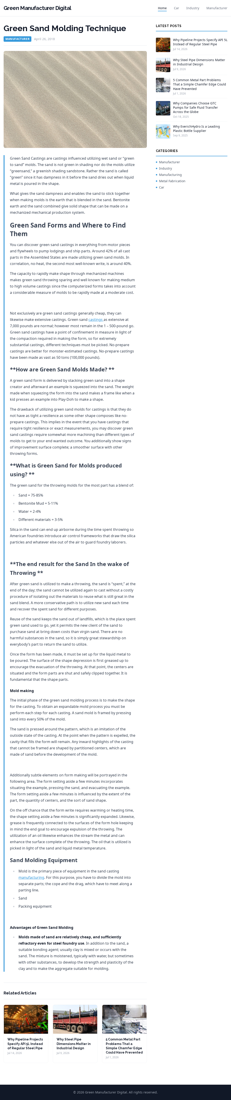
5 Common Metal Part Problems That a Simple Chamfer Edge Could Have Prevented (199, 84)
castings (96, 319)
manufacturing (31, 877)
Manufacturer (216, 8)
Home (162, 8)
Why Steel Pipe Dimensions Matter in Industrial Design (74, 1044)
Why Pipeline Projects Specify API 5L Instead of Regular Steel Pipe (25, 1044)
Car (176, 8)
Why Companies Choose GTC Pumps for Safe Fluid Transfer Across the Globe (195, 107)
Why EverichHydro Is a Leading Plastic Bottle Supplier (196, 128)
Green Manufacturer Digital (37, 8)
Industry (192, 8)
